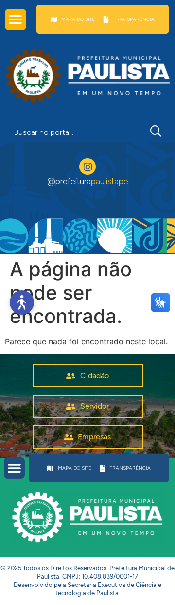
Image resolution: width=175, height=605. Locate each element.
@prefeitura (87, 181)
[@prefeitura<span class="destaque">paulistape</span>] (87, 166)
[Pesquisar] (158, 132)
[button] (15, 19)
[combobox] (73, 132)
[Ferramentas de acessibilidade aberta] (22, 302)
